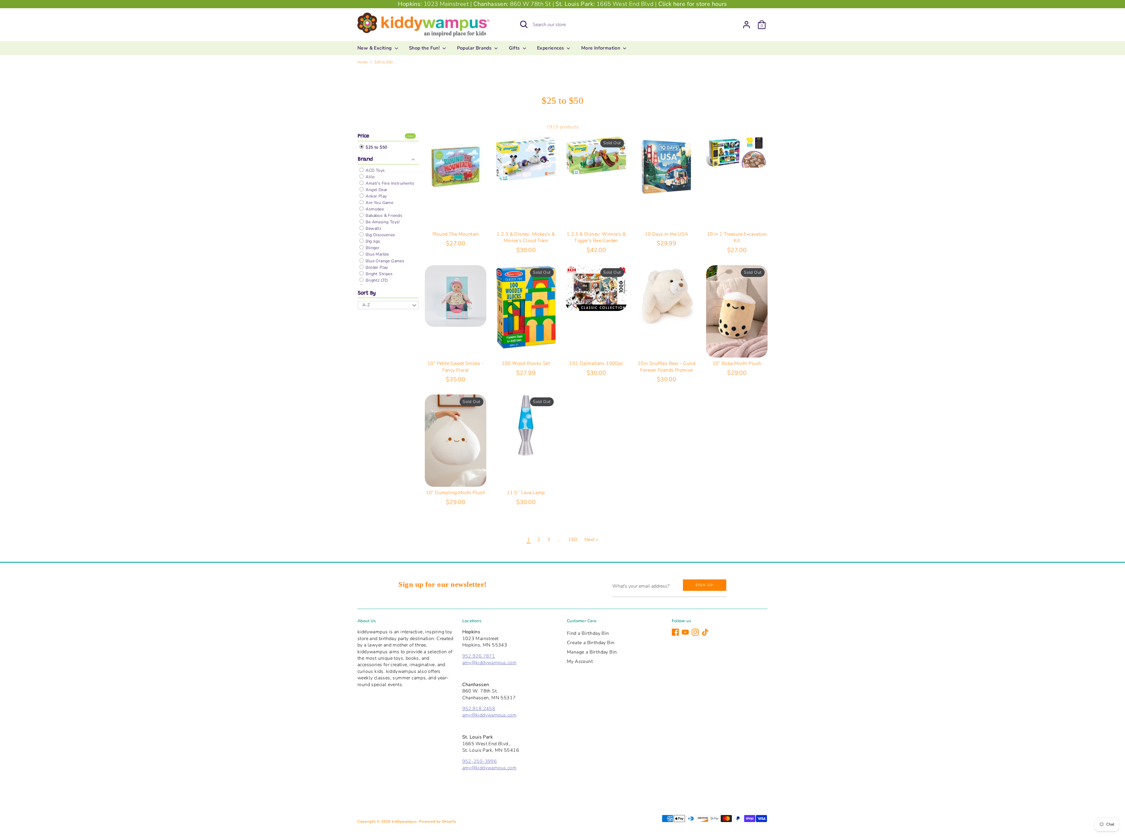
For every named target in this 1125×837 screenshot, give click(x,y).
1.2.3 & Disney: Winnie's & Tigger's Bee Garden (596, 237)
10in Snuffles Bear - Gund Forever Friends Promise (666, 366)
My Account (580, 661)
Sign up (705, 585)
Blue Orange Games (384, 261)
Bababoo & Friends (383, 215)
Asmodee (374, 209)
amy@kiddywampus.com (489, 662)
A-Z (366, 305)
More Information (601, 48)
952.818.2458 (478, 708)
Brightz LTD (376, 280)
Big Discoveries (379, 235)
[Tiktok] (705, 632)
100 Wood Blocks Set (526, 363)
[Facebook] (675, 632)
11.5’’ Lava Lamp (526, 492)
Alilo (369, 177)
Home (362, 62)
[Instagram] (695, 632)
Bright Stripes (378, 274)
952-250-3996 (479, 761)
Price (363, 136)
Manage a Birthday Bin (592, 652)
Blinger (371, 248)
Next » (591, 539)
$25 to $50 (383, 62)
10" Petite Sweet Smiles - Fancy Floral (455, 366)
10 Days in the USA (666, 234)
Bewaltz (372, 228)
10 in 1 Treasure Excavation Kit (737, 237)
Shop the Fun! (425, 48)
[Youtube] (685, 632)
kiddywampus (404, 821)
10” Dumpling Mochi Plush (455, 492)
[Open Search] (524, 24)
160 (572, 539)
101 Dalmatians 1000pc (596, 363)
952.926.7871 (478, 656)
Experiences (551, 48)
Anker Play (375, 196)
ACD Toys (374, 170)
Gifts (515, 48)
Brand (365, 159)
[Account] (746, 24)
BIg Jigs (372, 241)
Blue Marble (376, 254)
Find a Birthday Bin (588, 633)
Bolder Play (376, 267)
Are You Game (378, 202)
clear (410, 136)
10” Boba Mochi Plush (736, 363)
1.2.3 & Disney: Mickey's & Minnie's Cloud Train (526, 237)
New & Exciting (375, 48)
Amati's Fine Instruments (389, 183)
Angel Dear (375, 190)
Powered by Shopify (437, 821)
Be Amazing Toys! (382, 222)
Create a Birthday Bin (590, 642)
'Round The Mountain (455, 234)
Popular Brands (475, 48)
